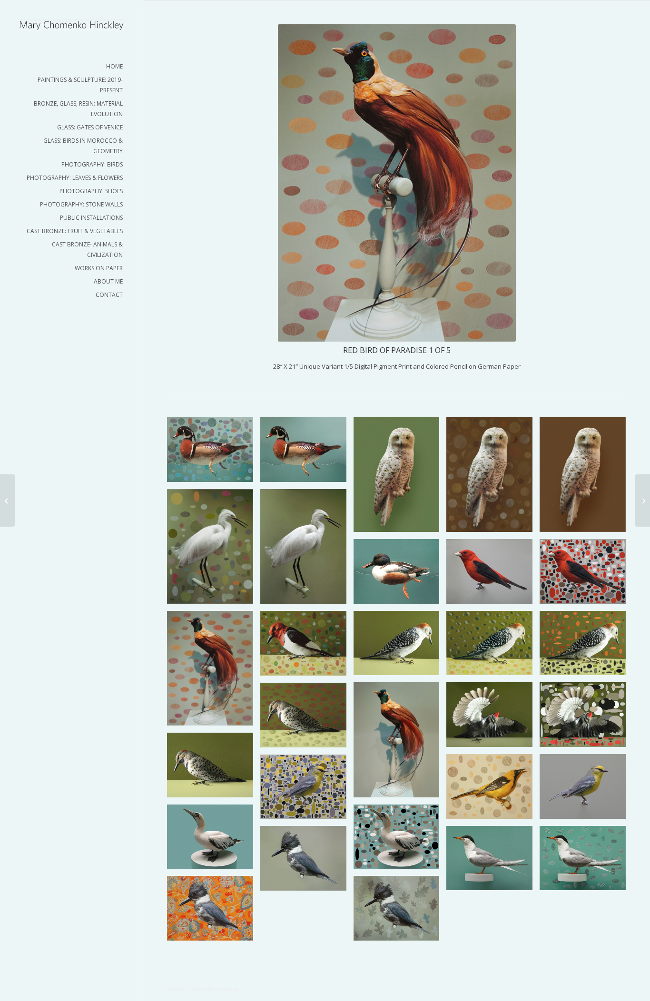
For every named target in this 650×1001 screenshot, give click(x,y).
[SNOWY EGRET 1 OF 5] (213, 550)
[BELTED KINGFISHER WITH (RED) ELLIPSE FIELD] (213, 911)
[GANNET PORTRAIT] (213, 840)
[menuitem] (71, 66)
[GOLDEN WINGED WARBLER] (586, 790)
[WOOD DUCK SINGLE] (307, 453)
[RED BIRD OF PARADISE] (400, 743)
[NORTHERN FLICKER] (213, 769)
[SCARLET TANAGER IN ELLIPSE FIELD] (586, 575)
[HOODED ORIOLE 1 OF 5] (493, 790)
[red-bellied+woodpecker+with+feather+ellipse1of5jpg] (493, 647)
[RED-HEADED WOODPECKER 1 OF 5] (307, 647)
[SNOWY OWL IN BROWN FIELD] (586, 478)
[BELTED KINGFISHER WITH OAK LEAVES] (400, 912)
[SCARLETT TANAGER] (493, 575)
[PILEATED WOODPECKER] (493, 718)
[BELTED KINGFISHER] (307, 862)
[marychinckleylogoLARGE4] (71, 25)
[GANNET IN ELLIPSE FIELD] (400, 840)
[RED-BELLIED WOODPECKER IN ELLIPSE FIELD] (586, 647)
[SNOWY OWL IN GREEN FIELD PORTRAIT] (400, 478)
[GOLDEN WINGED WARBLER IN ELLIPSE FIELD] (307, 790)
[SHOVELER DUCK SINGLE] (400, 575)
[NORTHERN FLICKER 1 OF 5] (307, 719)
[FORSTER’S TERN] (493, 862)
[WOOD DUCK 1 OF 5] (213, 453)
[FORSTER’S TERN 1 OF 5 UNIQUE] (586, 861)
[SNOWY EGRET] (307, 550)
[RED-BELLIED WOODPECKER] (400, 647)
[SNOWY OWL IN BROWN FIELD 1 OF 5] (493, 478)
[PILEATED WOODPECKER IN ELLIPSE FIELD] (586, 718)
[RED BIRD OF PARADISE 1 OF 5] (213, 672)
